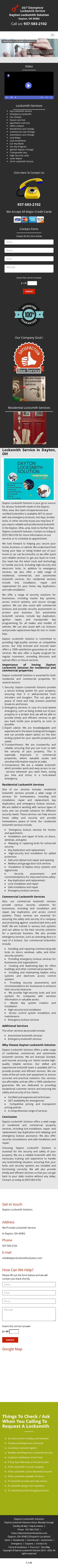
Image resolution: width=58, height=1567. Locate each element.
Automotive (46, 1540)
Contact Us (41, 1543)
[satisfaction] (29, 314)
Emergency (16, 1543)
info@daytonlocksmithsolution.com (22, 1258)
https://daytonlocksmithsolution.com (29, 1533)
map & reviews (36, 1526)
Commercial (32, 1540)
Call (30, 1562)
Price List (34, 1547)
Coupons (29, 1543)
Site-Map (45, 1547)
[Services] (29, 389)
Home (7, 1540)
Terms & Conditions (17, 1547)
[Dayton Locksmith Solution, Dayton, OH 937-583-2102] (29, 48)
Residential (18, 1540)
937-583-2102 (35, 23)
